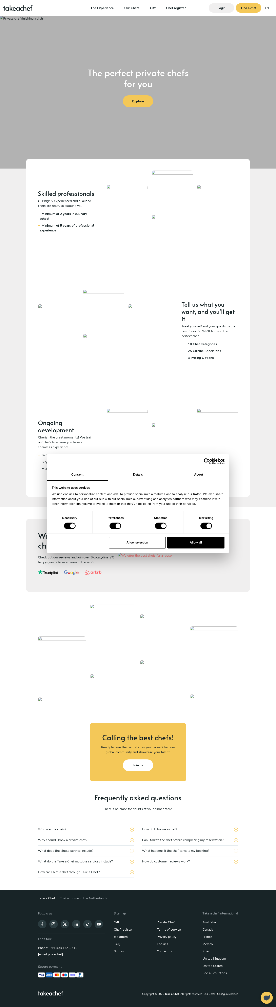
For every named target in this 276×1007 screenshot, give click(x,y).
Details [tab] (138, 474)
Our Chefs (131, 8)
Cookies (162, 944)
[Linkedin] (76, 924)
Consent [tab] (77, 474)
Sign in (119, 951)
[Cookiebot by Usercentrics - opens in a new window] (206, 461)
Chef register (176, 8)
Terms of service (169, 929)
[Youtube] (99, 924)
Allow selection (137, 542)
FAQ (117, 944)
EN (267, 8)
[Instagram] (53, 924)
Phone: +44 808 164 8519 (58, 948)
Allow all (196, 542)
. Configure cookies (227, 994)
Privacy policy (166, 937)
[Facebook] (42, 924)
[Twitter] (65, 924)
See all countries (214, 973)
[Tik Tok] (87, 924)
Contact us (164, 951)
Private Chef (166, 922)
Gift (153, 8)
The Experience (102, 8)
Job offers (121, 937)
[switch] (115, 526)
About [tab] (198, 474)
